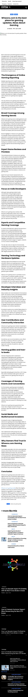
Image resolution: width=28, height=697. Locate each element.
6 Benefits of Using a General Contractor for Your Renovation (17, 684)
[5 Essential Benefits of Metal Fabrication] (3, 547)
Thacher (3, 634)
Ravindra (10, 28)
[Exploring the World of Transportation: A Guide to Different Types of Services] (3, 532)
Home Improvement (16, 674)
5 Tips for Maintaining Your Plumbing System (15, 691)
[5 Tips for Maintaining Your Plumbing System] (3, 691)
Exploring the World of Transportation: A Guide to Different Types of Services (15, 532)
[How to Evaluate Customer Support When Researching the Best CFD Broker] (3, 524)
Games (12, 14)
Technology (15, 514)
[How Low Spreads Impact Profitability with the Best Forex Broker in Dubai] (3, 517)
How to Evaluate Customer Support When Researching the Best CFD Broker (17, 525)
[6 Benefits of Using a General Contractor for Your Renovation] (3, 685)
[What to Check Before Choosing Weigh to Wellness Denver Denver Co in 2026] (3, 539)
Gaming (15, 14)
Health (13, 529)
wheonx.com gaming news (16, 503)
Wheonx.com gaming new (8, 488)
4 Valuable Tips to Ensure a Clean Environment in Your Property (15, 678)
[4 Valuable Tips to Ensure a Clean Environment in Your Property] (3, 677)
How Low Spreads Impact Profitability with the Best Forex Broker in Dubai (17, 517)
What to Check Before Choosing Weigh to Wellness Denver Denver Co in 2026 (17, 540)
